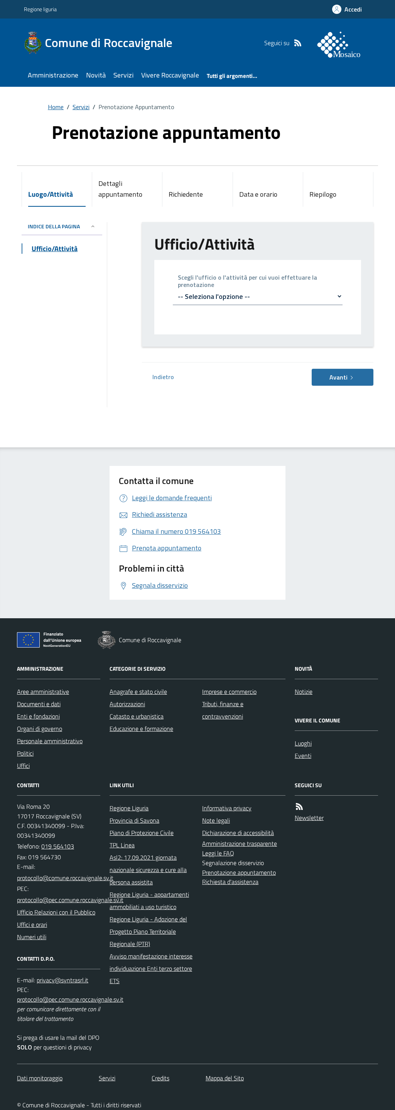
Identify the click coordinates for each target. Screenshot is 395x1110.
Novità (96, 75)
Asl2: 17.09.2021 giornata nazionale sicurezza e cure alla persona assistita (148, 870)
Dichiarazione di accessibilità (238, 832)
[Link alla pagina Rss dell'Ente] (299, 806)
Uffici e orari (32, 924)
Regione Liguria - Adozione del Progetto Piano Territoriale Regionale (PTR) (148, 931)
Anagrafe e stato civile (138, 691)
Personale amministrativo (50, 741)
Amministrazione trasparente (239, 843)
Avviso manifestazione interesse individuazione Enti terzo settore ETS (151, 968)
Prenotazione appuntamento (239, 872)
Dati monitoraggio (39, 1078)
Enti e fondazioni (38, 716)
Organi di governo (39, 728)
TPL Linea (122, 845)
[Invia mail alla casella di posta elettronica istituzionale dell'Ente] (65, 877)
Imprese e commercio (229, 691)
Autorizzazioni (127, 704)
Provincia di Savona (134, 820)
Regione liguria (40, 9)
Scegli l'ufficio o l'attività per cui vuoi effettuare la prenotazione (247, 281)
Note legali (216, 820)
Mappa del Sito (225, 1078)
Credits (160, 1078)
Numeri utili (31, 936)
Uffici (23, 765)
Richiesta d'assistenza (230, 881)
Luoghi (303, 743)
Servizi (123, 75)
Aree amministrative (43, 691)
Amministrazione (53, 75)
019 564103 (57, 846)
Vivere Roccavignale (170, 75)
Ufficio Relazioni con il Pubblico (56, 912)
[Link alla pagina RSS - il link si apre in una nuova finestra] (297, 42)
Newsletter (309, 817)
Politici (25, 753)
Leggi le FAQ (218, 853)
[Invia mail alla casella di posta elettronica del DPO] (62, 980)
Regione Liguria (129, 808)
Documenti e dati (39, 704)
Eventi (303, 755)
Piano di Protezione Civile (142, 832)
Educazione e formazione (141, 728)
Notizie (303, 691)
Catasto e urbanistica (137, 716)
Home (56, 106)
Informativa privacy (227, 808)
